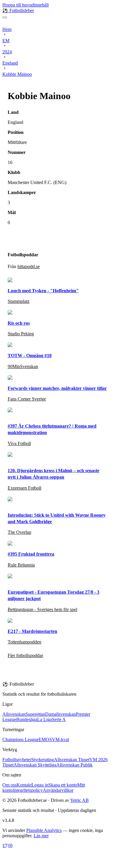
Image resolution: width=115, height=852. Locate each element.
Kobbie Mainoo (17, 74)
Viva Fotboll (19, 443)
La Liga (44, 719)
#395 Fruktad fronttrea (31, 553)
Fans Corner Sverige (27, 398)
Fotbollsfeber (18, 10)
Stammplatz (18, 301)
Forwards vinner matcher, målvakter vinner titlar (57, 388)
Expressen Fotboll (24, 487)
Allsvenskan (13, 714)
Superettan (35, 714)
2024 (7, 51)
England (10, 62)
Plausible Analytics (44, 830)
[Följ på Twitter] (5, 846)
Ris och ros (19, 323)
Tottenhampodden (24, 641)
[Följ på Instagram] (10, 846)
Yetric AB (79, 800)
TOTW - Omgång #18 (30, 355)
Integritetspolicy (28, 790)
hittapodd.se (28, 266)
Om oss (9, 784)
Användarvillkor (58, 790)
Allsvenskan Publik (74, 764)
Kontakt (24, 784)
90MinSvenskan (23, 366)
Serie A (59, 719)
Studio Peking (21, 333)
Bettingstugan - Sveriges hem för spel (42, 609)
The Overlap (19, 532)
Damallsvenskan (60, 714)
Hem (7, 29)
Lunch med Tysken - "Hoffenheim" (43, 290)
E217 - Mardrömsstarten (32, 631)
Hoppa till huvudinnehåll (25, 4)
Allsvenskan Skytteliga (35, 764)
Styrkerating (42, 759)
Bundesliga (26, 719)
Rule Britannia (21, 564)
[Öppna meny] (4, 17)
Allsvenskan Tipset (71, 759)
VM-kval (60, 739)
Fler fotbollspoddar (25, 655)
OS (49, 739)
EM (5, 40)
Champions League (20, 739)
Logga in (40, 784)
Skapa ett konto (62, 784)
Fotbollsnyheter (16, 759)
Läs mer (41, 835)
